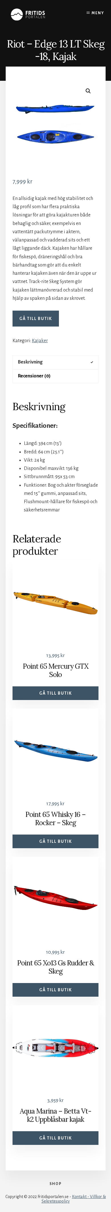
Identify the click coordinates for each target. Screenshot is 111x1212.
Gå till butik (35, 318)
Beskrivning (30, 362)
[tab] (55, 362)
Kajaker (40, 340)
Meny (98, 13)
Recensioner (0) (34, 376)
